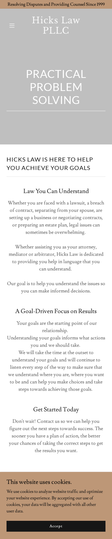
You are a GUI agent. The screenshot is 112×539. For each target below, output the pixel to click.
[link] (56, 32)
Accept (55, 526)
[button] (14, 25)
